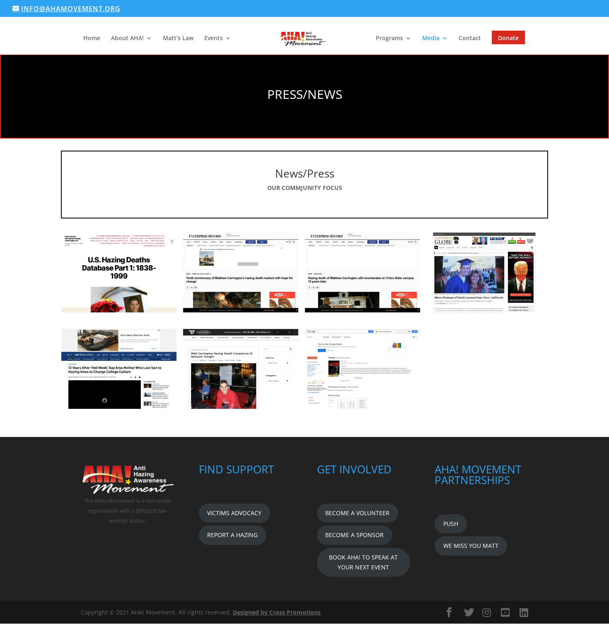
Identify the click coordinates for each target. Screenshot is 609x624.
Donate (508, 38)
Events (213, 38)
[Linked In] (524, 612)
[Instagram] (486, 612)
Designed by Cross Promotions (277, 612)
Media (431, 38)
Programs (389, 38)
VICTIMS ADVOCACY (234, 513)
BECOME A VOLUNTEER (357, 513)
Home (91, 38)
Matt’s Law (178, 38)
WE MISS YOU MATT (470, 546)
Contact (470, 38)
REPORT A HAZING (232, 535)
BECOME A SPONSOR (354, 535)
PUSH (450, 524)
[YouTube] (505, 612)
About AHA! (127, 38)
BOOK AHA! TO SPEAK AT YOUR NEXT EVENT (363, 562)
